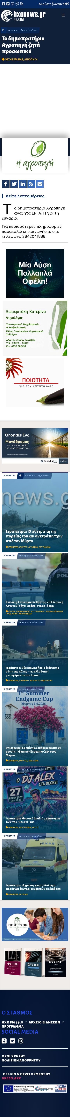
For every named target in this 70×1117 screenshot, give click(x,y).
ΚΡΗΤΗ (11, 611)
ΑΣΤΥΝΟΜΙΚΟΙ (38, 611)
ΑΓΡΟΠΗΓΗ (31, 59)
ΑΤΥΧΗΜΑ (33, 547)
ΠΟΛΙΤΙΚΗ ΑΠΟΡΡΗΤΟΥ (21, 1060)
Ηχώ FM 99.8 (12, 1022)
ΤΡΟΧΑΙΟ (23, 894)
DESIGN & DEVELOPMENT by (26, 1076)
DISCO (35, 827)
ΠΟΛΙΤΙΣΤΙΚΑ (25, 827)
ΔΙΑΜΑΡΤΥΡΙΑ (23, 611)
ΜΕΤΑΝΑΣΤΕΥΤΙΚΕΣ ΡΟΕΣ (41, 681)
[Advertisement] (35, 101)
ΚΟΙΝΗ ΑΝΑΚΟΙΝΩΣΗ (22, 614)
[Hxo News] (23, 16)
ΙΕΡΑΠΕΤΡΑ (9, 476)
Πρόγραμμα (13, 1026)
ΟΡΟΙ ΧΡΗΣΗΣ (13, 1056)
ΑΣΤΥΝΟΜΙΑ (45, 547)
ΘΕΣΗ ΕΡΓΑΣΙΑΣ (14, 59)
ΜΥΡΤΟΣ (23, 547)
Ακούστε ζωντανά (52, 4)
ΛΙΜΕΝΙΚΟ (24, 681)
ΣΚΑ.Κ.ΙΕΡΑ (33, 761)
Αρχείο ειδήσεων (44, 1022)
